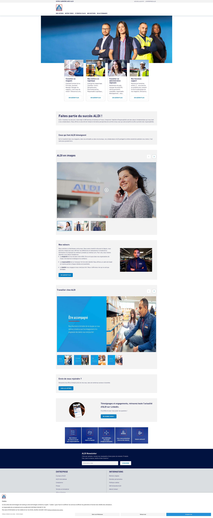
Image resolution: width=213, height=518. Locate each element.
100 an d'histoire (61, 492)
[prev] (149, 157)
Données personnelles (115, 479)
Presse (58, 486)
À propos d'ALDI (61, 476)
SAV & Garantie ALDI (115, 486)
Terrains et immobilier (62, 489)
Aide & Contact (113, 489)
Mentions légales (114, 476)
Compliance (59, 482)
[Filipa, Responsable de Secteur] (106, 190)
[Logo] (59, 7)
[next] (154, 157)
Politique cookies (114, 482)
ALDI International (61, 479)
